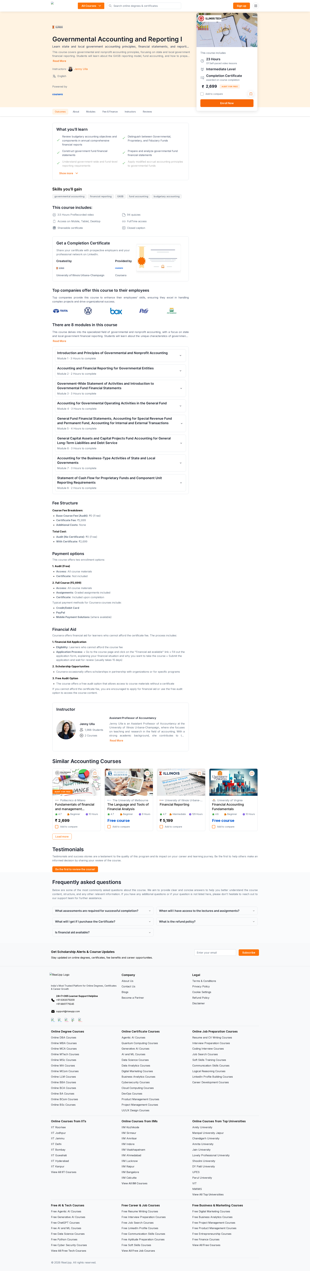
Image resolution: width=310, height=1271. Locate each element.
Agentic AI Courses (133, 1037)
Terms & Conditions (204, 981)
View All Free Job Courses (138, 1250)
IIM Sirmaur (129, 1133)
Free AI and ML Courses (66, 1228)
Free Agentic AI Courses (66, 1211)
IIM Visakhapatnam (133, 1149)
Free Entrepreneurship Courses (211, 1233)
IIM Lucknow (130, 1161)
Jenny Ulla (87, 724)
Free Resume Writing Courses (140, 1211)
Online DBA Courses (63, 1037)
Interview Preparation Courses (211, 1043)
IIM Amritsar (129, 1138)
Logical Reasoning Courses (208, 1071)
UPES (196, 1172)
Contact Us (128, 986)
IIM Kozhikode (130, 1127)
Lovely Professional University (211, 1155)
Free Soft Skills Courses (136, 1245)
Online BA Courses (62, 1093)
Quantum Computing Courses (140, 1043)
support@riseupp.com (68, 1011)
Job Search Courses (205, 1054)
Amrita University (202, 1144)
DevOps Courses (132, 1093)
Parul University (202, 1177)
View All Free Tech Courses (68, 1250)
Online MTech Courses (65, 1054)
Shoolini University (203, 1161)
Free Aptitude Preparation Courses (143, 1239)
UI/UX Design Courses (135, 1110)
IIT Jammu (57, 1138)
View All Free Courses (206, 1245)
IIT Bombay (58, 1149)
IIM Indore (128, 1144)
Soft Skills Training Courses (209, 1060)
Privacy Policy (201, 986)
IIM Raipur (128, 1166)
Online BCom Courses (64, 1099)
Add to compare (214, 94)
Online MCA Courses (64, 1048)
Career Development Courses (210, 1082)
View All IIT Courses (63, 1172)
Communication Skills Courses (210, 1065)
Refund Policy (200, 997)
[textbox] (120, 526)
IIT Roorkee (58, 1127)
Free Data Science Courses (68, 1233)
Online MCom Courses (65, 1071)
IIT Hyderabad (60, 1161)
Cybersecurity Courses (136, 1082)
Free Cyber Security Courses (69, 1245)
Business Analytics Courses (138, 1076)
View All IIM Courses (134, 1183)
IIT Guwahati (59, 1155)
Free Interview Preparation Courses (144, 1217)
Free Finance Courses (205, 1239)
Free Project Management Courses (213, 1222)
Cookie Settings (201, 992)
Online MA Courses (63, 1065)
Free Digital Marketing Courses (211, 1211)
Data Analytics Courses (136, 1065)
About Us (127, 981)
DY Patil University (203, 1166)
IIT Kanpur (57, 1166)
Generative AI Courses (135, 1048)
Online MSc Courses (63, 1060)
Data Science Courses (135, 1060)
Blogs (125, 992)
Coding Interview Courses (208, 1048)
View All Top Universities (208, 1194)
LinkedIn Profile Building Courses (212, 1076)
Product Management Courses (140, 1099)
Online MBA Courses (64, 1043)
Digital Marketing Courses (137, 1071)
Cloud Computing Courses (138, 1088)
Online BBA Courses (63, 1082)
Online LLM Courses (63, 1076)
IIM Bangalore (130, 1172)
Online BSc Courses (63, 1104)
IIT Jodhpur (58, 1133)
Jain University (201, 1149)
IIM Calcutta (129, 1177)
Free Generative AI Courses (68, 1217)
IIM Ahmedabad (131, 1155)
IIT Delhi (56, 1144)
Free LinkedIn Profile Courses (140, 1228)
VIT (194, 1183)
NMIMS (197, 1189)
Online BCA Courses (63, 1088)
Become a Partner (133, 997)
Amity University (202, 1127)
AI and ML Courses (133, 1054)
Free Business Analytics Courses (212, 1217)
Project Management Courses (140, 1104)
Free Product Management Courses (214, 1228)
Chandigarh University (205, 1138)
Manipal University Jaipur (208, 1133)
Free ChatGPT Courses (65, 1222)
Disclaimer (198, 1003)
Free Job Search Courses (138, 1222)
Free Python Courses (64, 1239)
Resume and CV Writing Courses (212, 1037)
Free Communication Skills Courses (143, 1233)
